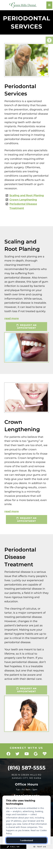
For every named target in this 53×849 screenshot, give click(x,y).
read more (11, 318)
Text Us (41, 847)
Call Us (15, 847)
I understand (26, 840)
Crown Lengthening (23, 199)
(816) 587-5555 (26, 768)
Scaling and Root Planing (26, 195)
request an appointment (27, 326)
